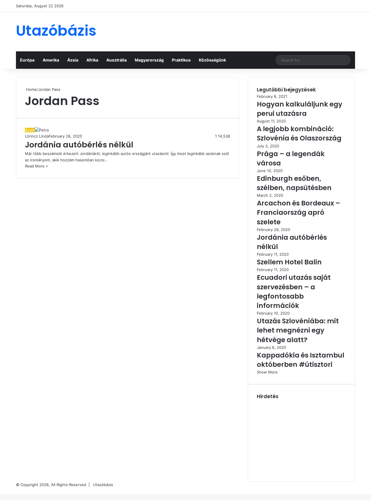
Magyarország (149, 59)
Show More (267, 372)
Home (31, 89)
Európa (27, 59)
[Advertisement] (243, 31)
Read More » (36, 166)
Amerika (51, 59)
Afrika (92, 59)
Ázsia (72, 59)
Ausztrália (116, 59)
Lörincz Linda (37, 136)
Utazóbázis (103, 484)
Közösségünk (212, 59)
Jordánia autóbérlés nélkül (79, 144)
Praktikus (181, 59)
